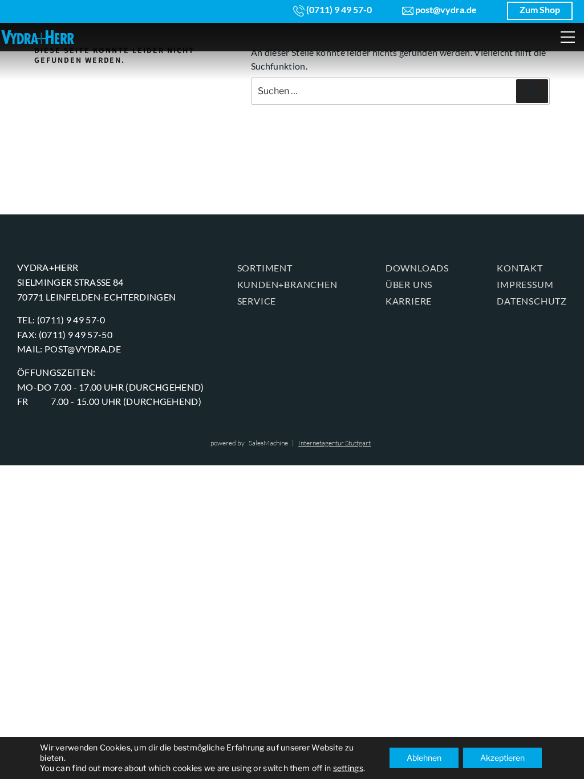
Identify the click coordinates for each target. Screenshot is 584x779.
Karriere (409, 300)
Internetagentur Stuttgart (334, 443)
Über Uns (409, 284)
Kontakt (520, 267)
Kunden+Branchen (287, 284)
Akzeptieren (502, 757)
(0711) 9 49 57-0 (338, 9)
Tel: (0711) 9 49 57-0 (61, 319)
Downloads (417, 267)
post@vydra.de (445, 9)
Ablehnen (424, 757)
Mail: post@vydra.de (69, 348)
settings (348, 768)
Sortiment (265, 267)
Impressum (525, 284)
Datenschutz (532, 300)
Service (257, 300)
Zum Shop (540, 9)
